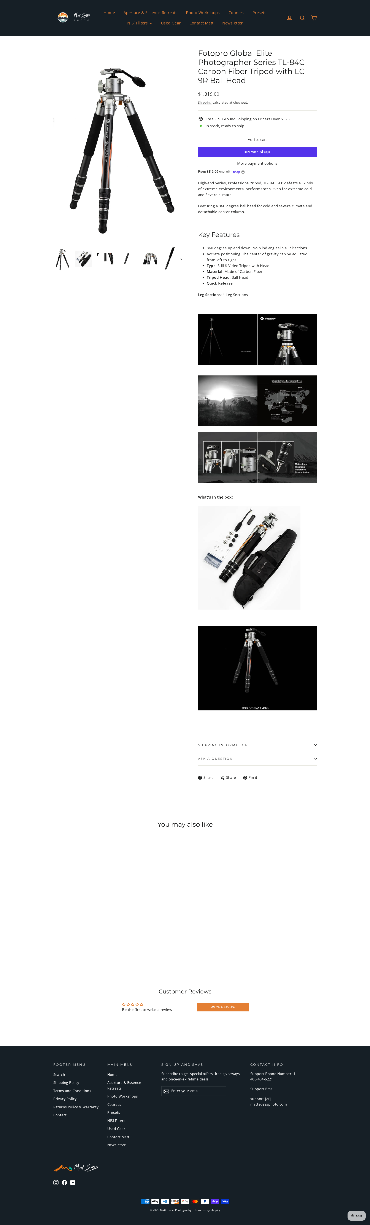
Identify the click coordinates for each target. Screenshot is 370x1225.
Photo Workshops (203, 12)
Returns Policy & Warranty (76, 1107)
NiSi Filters (138, 23)
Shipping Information (223, 745)
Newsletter (232, 23)
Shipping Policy (66, 1082)
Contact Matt (201, 23)
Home (109, 12)
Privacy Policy (65, 1098)
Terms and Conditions (72, 1090)
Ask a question (215, 758)
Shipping (205, 102)
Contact (60, 1115)
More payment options (257, 163)
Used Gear (171, 23)
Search (59, 1074)
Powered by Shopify (207, 1210)
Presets (259, 12)
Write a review (223, 1007)
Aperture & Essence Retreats (150, 12)
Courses (236, 12)
